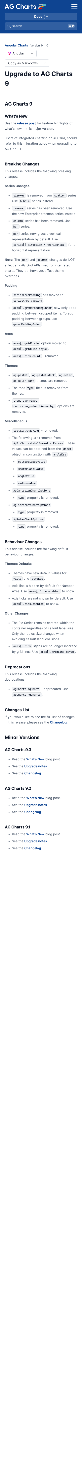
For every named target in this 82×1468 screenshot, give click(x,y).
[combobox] (21, 53)
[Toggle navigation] (74, 6)
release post (26, 123)
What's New (35, 759)
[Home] (25, 6)
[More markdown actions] (45, 63)
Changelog (58, 722)
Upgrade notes (35, 766)
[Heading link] (37, 104)
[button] (41, 26)
